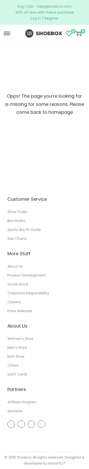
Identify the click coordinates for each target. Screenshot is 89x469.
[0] (69, 33)
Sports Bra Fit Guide (24, 229)
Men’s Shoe (17, 347)
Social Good (17, 284)
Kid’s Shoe (15, 356)
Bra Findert (16, 220)
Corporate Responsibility (28, 293)
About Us (15, 266)
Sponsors (15, 411)
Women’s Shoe (20, 338)
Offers (13, 365)
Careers (14, 302)
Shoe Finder (17, 211)
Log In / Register (44, 18)
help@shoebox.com (54, 6)
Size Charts (17, 238)
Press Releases (19, 310)
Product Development (26, 275)
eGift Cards (17, 374)
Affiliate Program (22, 402)
